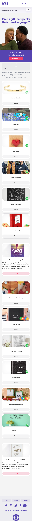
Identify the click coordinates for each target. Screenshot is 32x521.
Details (16, 103)
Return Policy (24, 510)
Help (6, 500)
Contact (26, 500)
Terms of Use (8, 510)
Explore (16, 273)
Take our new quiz (16, 58)
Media (16, 500)
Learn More (14, 10)
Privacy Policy (16, 510)
